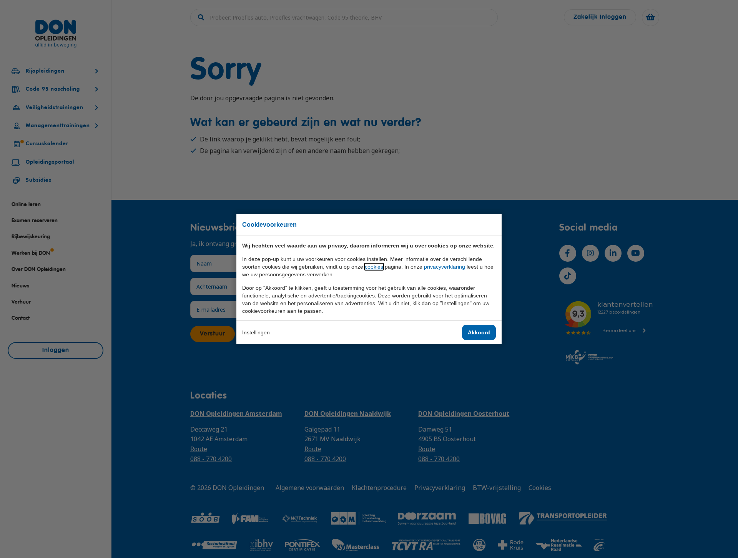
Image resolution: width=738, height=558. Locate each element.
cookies (374, 267)
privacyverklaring (444, 267)
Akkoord (479, 332)
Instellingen (256, 332)
